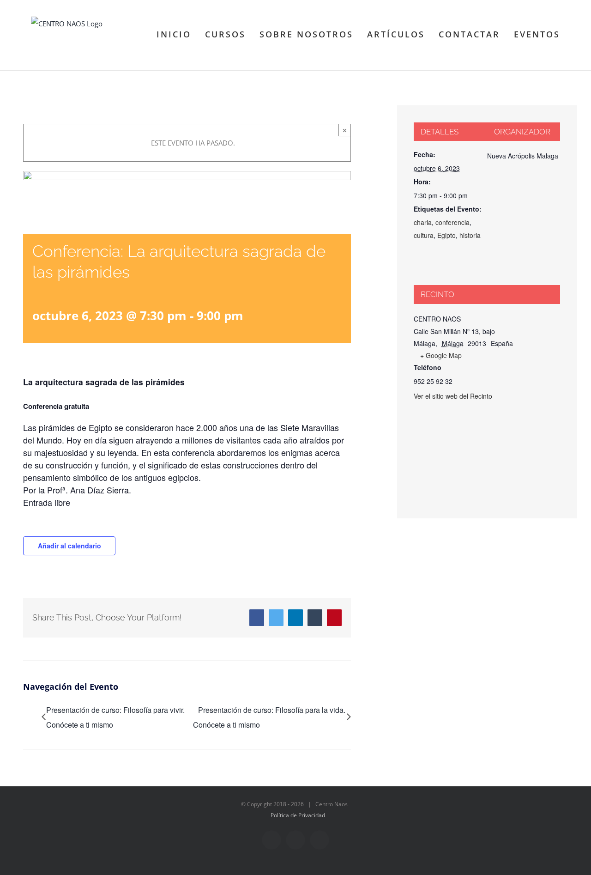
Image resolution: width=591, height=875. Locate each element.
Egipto (446, 235)
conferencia (452, 222)
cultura (424, 235)
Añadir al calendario (69, 545)
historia (470, 235)
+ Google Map (441, 355)
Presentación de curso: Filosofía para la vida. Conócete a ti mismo (269, 717)
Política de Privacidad (298, 815)
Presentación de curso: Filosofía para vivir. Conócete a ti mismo (115, 717)
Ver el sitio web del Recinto (453, 396)
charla (423, 222)
